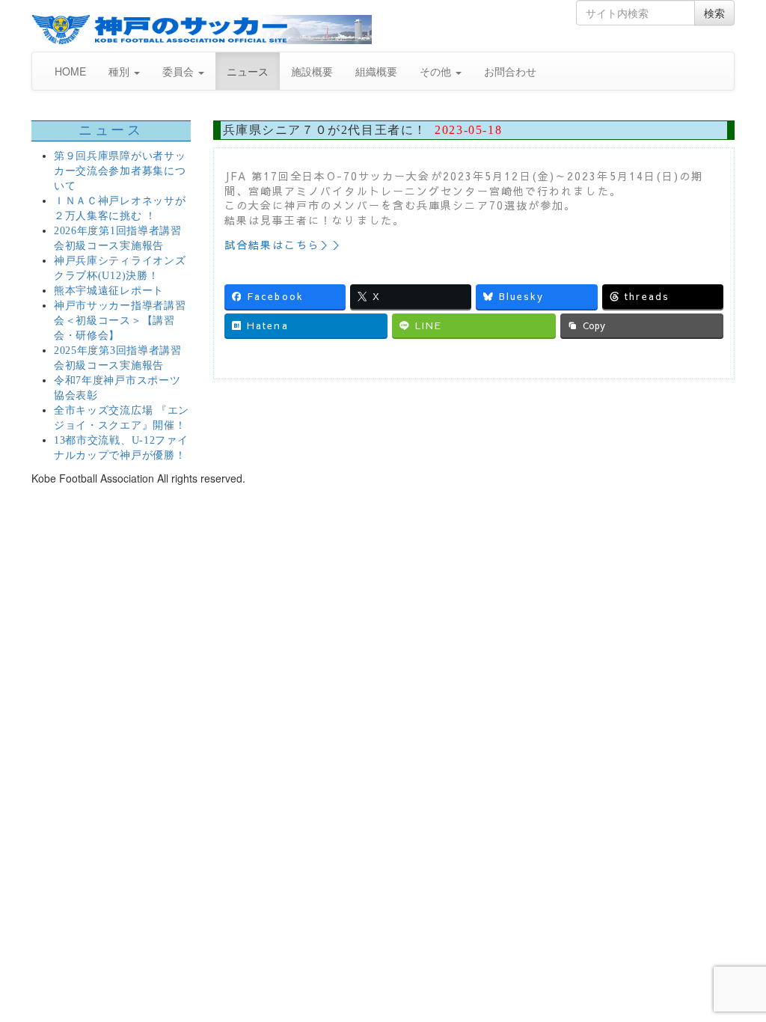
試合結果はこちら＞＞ (284, 244)
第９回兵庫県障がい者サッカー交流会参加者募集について (120, 171)
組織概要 (376, 71)
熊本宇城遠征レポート (109, 290)
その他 (437, 71)
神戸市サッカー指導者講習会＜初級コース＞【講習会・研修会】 (120, 320)
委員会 (179, 71)
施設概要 (312, 71)
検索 (714, 12)
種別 (120, 71)
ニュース (248, 71)
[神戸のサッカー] (201, 29)
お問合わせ (510, 71)
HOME (70, 71)
